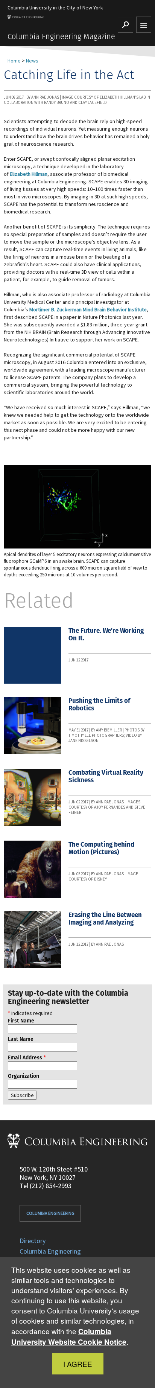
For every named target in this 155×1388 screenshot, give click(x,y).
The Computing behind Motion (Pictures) (101, 848)
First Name (21, 1020)
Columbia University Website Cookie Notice (68, 1336)
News (32, 60)
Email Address (27, 1057)
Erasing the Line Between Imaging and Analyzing (105, 918)
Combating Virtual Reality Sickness (105, 776)
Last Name (20, 1039)
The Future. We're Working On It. (106, 634)
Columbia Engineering (50, 1213)
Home (14, 60)
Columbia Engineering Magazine (61, 36)
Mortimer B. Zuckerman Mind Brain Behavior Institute (88, 309)
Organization (23, 1076)
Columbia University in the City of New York (55, 7)
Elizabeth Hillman (28, 174)
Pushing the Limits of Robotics (99, 704)
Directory (33, 1240)
